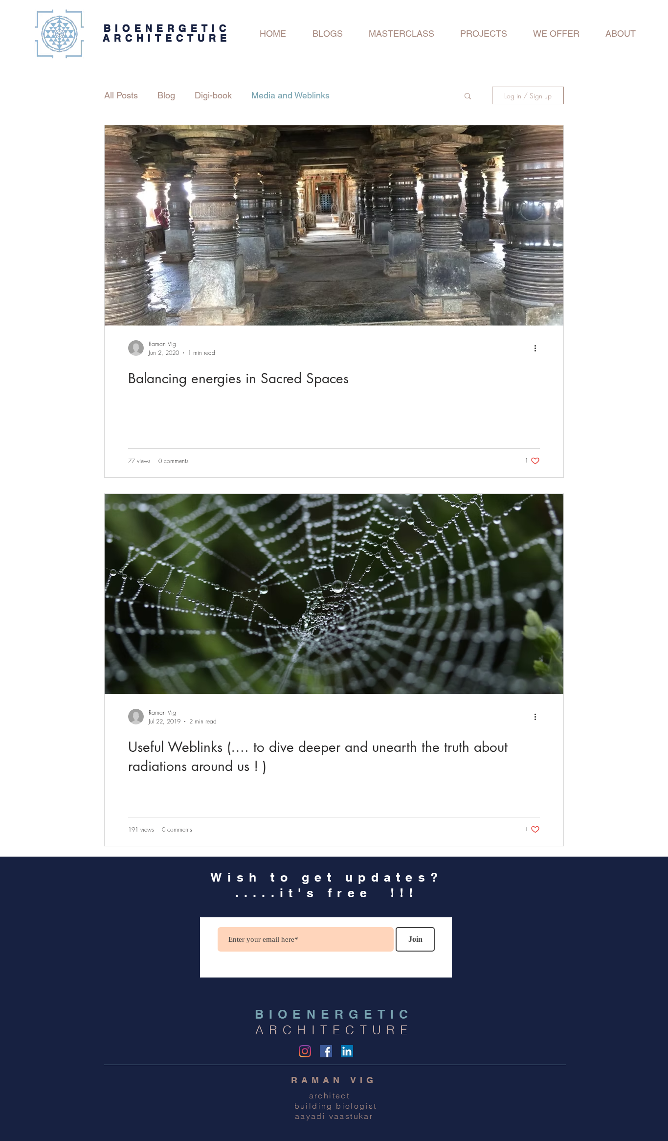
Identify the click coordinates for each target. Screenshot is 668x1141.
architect (334, 1095)
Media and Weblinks (290, 95)
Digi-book (213, 95)
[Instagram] (305, 1051)
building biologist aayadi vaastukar (334, 1111)
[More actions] (538, 348)
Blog (166, 95)
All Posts (121, 95)
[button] (467, 97)
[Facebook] (326, 1051)
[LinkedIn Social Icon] (347, 1051)
